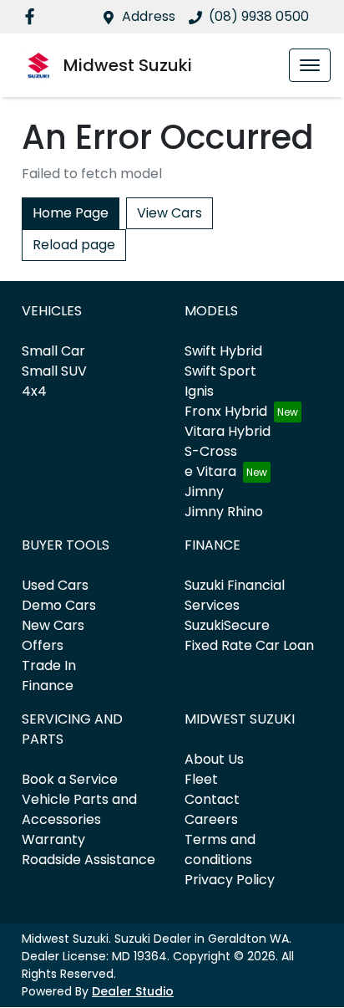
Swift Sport (220, 371)
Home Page (71, 213)
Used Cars (55, 585)
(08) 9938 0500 (259, 16)
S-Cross (211, 451)
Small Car (53, 351)
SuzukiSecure (227, 625)
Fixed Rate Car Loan (249, 645)
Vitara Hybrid (228, 431)
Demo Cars (59, 605)
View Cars (169, 213)
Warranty (53, 839)
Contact (212, 799)
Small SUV (54, 371)
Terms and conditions (220, 849)
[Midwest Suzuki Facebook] (33, 16)
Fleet (201, 779)
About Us (214, 759)
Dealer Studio (133, 991)
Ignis (199, 391)
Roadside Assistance (88, 859)
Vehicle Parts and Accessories (79, 809)
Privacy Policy (230, 879)
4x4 (34, 391)
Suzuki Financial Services (235, 595)
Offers (42, 645)
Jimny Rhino (224, 511)
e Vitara (210, 471)
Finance (47, 685)
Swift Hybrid (223, 351)
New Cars (53, 625)
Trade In (49, 665)
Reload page (74, 244)
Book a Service (70, 779)
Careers (211, 819)
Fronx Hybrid (226, 411)
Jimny (204, 491)
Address (148, 16)
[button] (310, 65)
